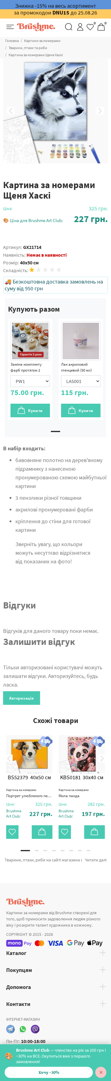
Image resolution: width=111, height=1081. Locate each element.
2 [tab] (37, 850)
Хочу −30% (49, 1072)
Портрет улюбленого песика (29, 793)
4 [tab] (54, 850)
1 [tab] (55, 431)
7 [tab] (80, 850)
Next (100, 111)
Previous (11, 111)
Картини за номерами (42, 40)
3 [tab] (45, 850)
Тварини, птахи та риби (28, 47)
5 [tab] (62, 850)
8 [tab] (88, 850)
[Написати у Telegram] (10, 1029)
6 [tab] (71, 850)
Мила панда (74, 793)
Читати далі (95, 860)
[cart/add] (42, 832)
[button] (55, 218)
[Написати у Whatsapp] (22, 1029)
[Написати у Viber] (35, 1029)
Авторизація (21, 698)
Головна (12, 40)
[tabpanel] (30, 369)
